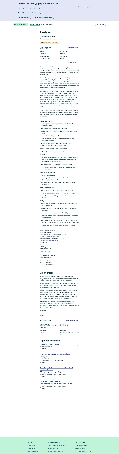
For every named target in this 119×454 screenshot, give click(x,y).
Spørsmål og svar (53, 448)
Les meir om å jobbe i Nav (47, 230)
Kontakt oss (31, 445)
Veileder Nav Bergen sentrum (49, 344)
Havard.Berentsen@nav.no (50, 240)
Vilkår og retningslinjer (81, 445)
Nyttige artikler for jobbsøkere (56, 445)
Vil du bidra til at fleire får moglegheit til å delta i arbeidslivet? (55, 355)
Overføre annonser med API (83, 451)
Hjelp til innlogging (80, 448)
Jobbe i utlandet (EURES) (55, 451)
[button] (70, 320)
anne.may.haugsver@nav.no (50, 236)
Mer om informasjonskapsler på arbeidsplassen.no (32, 13)
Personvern (31, 448)
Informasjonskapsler (34, 451)
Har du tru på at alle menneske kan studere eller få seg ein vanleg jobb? (56, 369)
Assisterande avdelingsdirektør (50, 382)
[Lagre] (77, 346)
